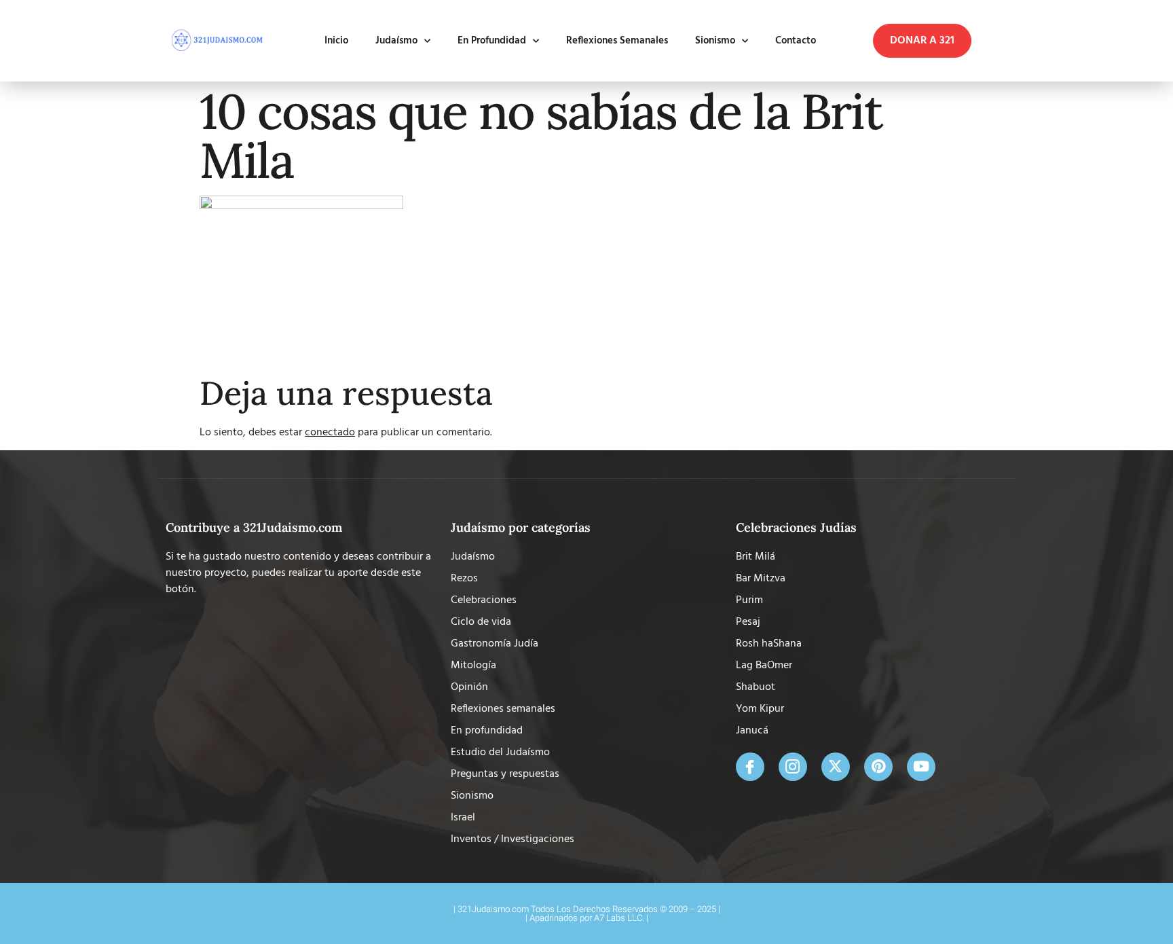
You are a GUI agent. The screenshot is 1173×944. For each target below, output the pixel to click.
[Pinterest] (878, 766)
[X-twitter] (835, 766)
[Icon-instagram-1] (793, 766)
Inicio (336, 41)
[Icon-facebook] (750, 766)
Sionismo (715, 41)
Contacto (795, 41)
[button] (922, 41)
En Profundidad (492, 41)
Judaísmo (396, 41)
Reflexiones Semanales (617, 41)
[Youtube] (921, 766)
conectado (330, 432)
